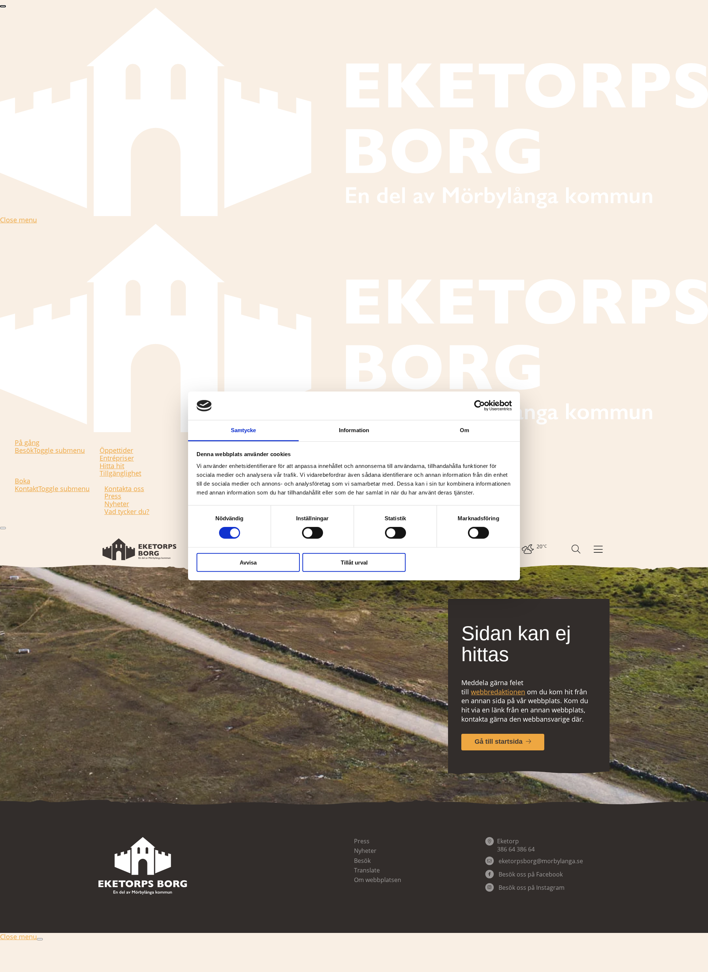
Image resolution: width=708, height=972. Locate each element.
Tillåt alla (460, 562)
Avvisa (248, 562)
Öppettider (116, 450)
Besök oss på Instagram (531, 888)
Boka (22, 481)
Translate (367, 870)
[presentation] (3, 6)
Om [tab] (464, 430)
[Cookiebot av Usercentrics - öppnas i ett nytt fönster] (479, 405)
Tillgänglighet (120, 473)
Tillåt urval (354, 562)
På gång (27, 443)
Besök (24, 451)
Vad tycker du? (126, 511)
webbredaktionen (498, 691)
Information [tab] (354, 430)
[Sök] (576, 549)
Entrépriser (117, 458)
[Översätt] (558, 549)
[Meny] (598, 549)
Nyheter (116, 504)
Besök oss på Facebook (530, 874)
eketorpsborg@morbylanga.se (541, 861)
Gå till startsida (499, 741)
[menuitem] (533, 549)
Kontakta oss (124, 489)
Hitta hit (112, 466)
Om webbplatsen (377, 880)
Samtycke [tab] (243, 430)
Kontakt (26, 489)
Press (112, 496)
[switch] (312, 533)
